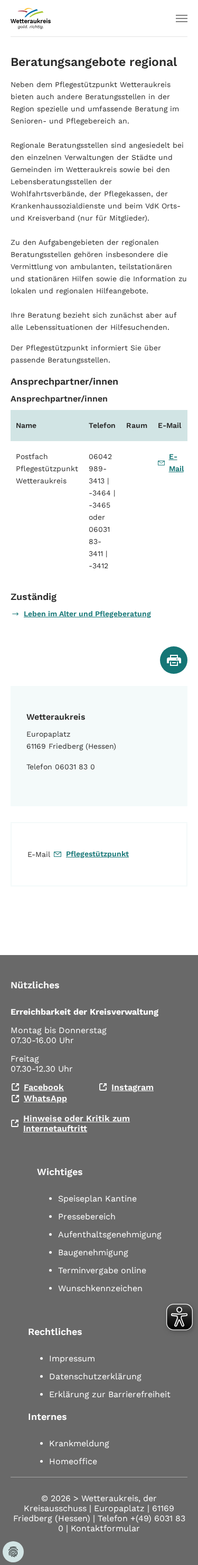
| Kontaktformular (103, 1528)
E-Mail (176, 462)
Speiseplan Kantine (97, 1199)
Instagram (132, 1087)
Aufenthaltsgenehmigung (110, 1234)
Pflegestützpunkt (97, 854)
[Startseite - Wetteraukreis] (31, 18)
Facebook (44, 1087)
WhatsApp (45, 1098)
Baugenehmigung (93, 1252)
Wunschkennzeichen (100, 1288)
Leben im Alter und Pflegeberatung (87, 613)
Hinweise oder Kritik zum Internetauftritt (76, 1123)
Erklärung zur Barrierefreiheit (110, 1394)
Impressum (72, 1358)
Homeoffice (73, 1461)
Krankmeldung (79, 1443)
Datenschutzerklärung (95, 1376)
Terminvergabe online (102, 1270)
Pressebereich (87, 1216)
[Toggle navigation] (181, 18)
